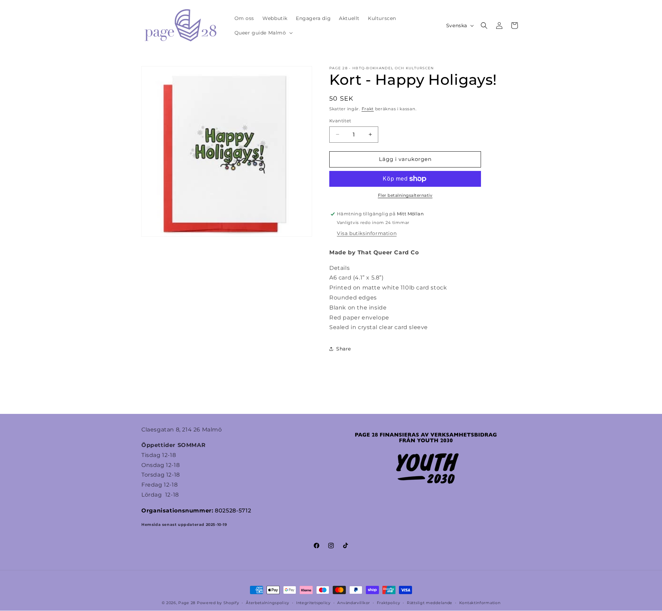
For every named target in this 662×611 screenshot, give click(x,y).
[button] (262, 33)
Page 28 (187, 602)
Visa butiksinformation (367, 233)
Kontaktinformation (480, 602)
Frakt (368, 108)
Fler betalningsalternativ (405, 195)
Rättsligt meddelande (429, 602)
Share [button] (343, 349)
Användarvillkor (353, 602)
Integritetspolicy (313, 602)
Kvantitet (340, 120)
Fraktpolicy (388, 602)
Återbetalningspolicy (267, 602)
